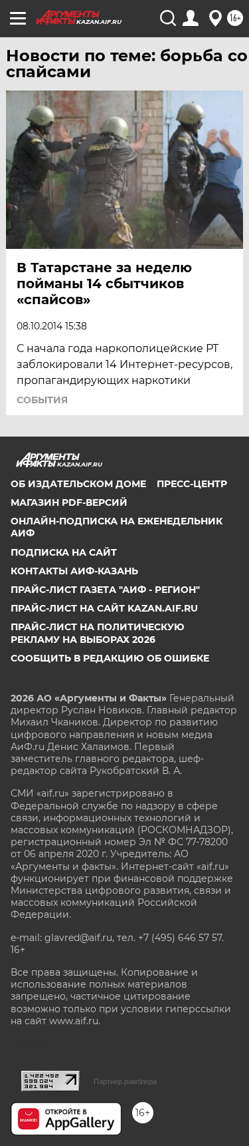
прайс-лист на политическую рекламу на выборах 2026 (98, 633)
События (42, 400)
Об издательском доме (78, 484)
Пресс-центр (192, 484)
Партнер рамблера (125, 1081)
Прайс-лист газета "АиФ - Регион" (105, 590)
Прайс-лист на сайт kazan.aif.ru (104, 608)
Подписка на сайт (64, 552)
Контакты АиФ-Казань (74, 571)
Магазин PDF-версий (69, 502)
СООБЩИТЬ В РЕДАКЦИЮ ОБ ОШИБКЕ (110, 658)
